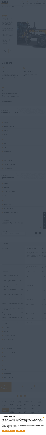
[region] (23, 424)
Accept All (20, 430)
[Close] (43, 417)
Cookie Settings (8, 430)
